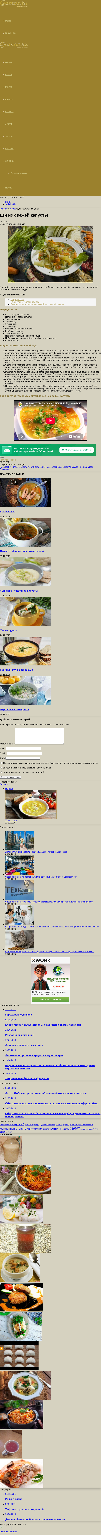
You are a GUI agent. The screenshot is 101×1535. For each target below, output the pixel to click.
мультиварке (76, 1124)
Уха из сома (11, 820)
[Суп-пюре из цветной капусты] (25, 585)
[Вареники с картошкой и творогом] (19, 1369)
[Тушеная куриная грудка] (21, 1428)
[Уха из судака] (25, 625)
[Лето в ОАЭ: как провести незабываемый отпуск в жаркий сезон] (19, 849)
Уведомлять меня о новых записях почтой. (24, 772)
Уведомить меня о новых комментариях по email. (27, 768)
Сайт (2, 758)
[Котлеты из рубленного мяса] (21, 1311)
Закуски (9, 136)
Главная (4, 209)
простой (46, 1129)
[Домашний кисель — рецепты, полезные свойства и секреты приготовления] (11, 1458)
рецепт (55, 1128)
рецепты (65, 1129)
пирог (91, 1124)
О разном (9, 161)
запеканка (51, 1124)
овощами (85, 1124)
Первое (8, 75)
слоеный (90, 1129)
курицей (66, 1125)
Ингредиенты (17, 299)
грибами (29, 1124)
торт (10, 1132)
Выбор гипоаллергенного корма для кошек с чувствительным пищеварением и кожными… (49, 952)
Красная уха (7, 511)
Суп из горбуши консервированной (22, 551)
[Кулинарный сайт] (14, 6)
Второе (8, 87)
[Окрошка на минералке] (25, 704)
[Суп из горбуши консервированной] (25, 546)
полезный (5, 1129)
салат (75, 1128)
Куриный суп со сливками (16, 669)
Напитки (9, 149)
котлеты (59, 1125)
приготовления (34, 1129)
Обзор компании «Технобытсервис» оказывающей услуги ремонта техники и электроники (49, 902)
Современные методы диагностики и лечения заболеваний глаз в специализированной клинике (52, 927)
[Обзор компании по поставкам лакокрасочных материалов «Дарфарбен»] (19, 874)
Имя (3, 748)
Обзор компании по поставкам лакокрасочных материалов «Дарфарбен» (41, 877)
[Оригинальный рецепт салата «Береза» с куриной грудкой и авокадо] (21, 1340)
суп (96, 1129)
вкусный (18, 1124)
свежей (12, 460)
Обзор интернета (19, 173)
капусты (4, 460)
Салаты (8, 99)
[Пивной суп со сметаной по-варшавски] (20, 1281)
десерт (36, 1125)
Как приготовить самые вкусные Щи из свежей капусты (37, 304)
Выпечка (9, 112)
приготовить (18, 1128)
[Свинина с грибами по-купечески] (21, 1487)
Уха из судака (8, 630)
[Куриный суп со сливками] (25, 665)
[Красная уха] (25, 506)
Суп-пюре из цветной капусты (19, 590)
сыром (3, 1131)
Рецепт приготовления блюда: (25, 302)
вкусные (10, 1124)
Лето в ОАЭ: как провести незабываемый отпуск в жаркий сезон (36, 852)
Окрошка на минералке (14, 709)
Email (3, 753)
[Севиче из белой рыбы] (21, 1222)
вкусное (3, 1125)
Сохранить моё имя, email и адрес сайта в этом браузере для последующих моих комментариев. (50, 763)
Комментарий (7, 744)
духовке (44, 1124)
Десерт (8, 124)
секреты (83, 1129)
